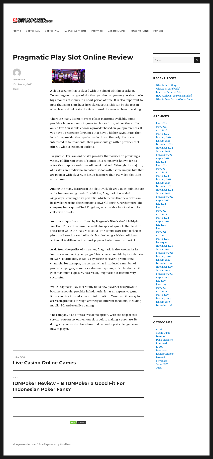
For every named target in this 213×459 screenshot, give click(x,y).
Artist (159, 329)
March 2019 (162, 294)
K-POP (159, 346)
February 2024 (163, 137)
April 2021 (161, 235)
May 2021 (161, 231)
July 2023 (161, 161)
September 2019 (164, 273)
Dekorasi (161, 336)
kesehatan (161, 350)
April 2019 (161, 291)
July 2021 (161, 224)
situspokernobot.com (24, 444)
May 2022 (161, 210)
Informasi (97, 30)
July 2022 (161, 203)
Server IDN (33, 30)
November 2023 (164, 147)
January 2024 (163, 140)
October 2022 (163, 193)
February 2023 (163, 179)
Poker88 (160, 357)
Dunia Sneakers (164, 339)
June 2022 (161, 207)
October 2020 (163, 249)
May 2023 (161, 168)
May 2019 (161, 287)
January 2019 (163, 301)
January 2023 (163, 182)
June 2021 (161, 228)
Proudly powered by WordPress (55, 444)
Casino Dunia (116, 30)
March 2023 (162, 175)
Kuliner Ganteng (75, 30)
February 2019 (163, 298)
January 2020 (163, 259)
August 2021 (162, 221)
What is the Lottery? (166, 85)
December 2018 (164, 305)
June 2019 (161, 284)
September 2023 (164, 154)
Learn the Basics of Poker (169, 92)
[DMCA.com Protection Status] (78, 422)
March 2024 (162, 133)
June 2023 (161, 165)
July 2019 (161, 280)
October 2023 (163, 151)
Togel (16, 89)
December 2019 (164, 263)
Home (17, 30)
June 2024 (161, 123)
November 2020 (164, 245)
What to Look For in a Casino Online (175, 99)
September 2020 (164, 252)
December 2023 (164, 144)
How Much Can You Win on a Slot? (174, 95)
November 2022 (164, 189)
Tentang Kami (139, 30)
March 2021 (162, 238)
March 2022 (162, 217)
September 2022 (164, 196)
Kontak (158, 30)
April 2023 (161, 172)
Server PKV (52, 30)
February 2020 (163, 256)
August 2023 (162, 158)
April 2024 (161, 130)
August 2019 (162, 277)
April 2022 (161, 214)
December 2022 (164, 186)
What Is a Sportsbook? (168, 88)
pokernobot (19, 79)
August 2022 (162, 200)
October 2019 (163, 270)
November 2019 (164, 266)
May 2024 (161, 126)
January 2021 (163, 242)
